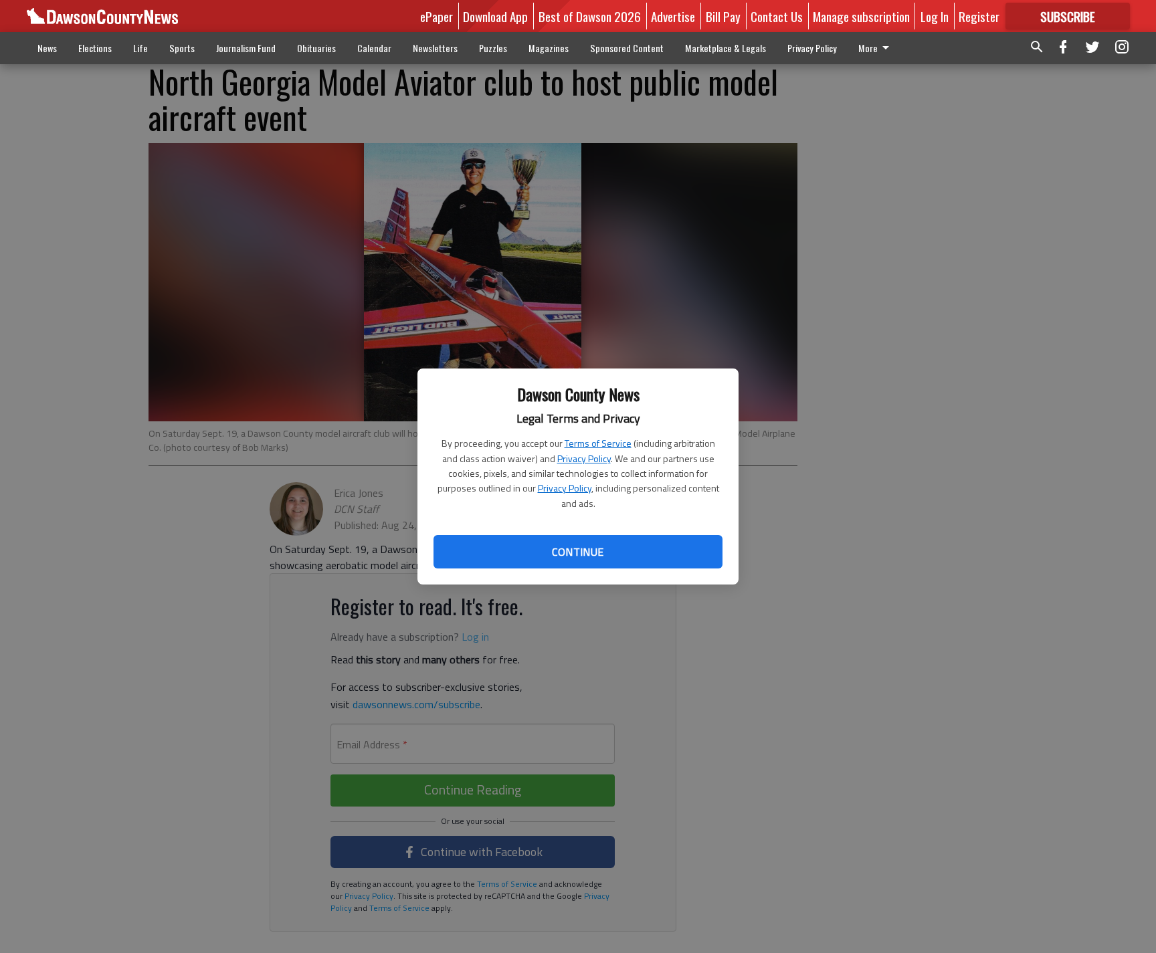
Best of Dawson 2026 (590, 16)
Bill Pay (723, 16)
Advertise (673, 16)
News (47, 48)
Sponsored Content (627, 48)
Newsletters (435, 48)
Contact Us (777, 16)
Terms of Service (598, 443)
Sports (182, 48)
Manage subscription (861, 16)
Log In (935, 16)
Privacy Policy (584, 458)
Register (979, 16)
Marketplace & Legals (725, 48)
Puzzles (493, 48)
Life (140, 48)
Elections (95, 48)
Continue (577, 552)
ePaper (436, 16)
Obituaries (316, 48)
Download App (495, 16)
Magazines (548, 48)
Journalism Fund (246, 48)
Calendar (374, 48)
